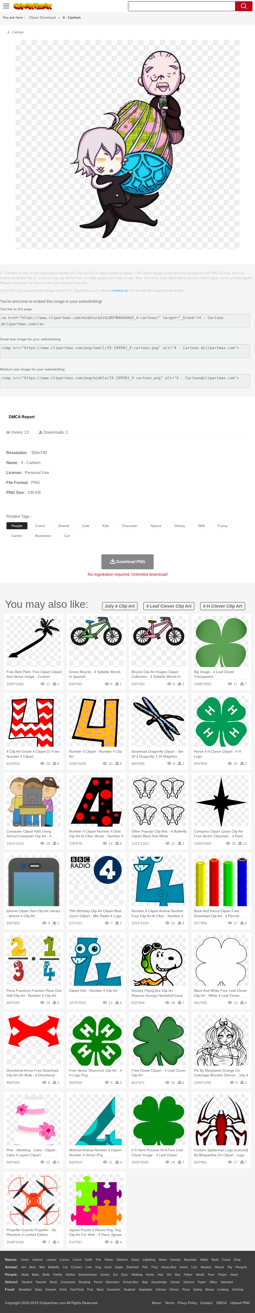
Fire (98, 1259)
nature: (11, 1259)
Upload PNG (240, 1303)
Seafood (129, 1289)
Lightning (149, 1259)
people (16, 526)
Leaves (51, 1259)
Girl (169, 1274)
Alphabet (227, 1282)
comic (40, 526)
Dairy (38, 1289)
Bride (46, 1274)
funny (223, 526)
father (188, 1274)
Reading (84, 1282)
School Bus (130, 1282)
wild (201, 526)
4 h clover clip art (222, 606)
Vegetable (145, 1289)
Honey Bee (168, 1267)
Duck (108, 1267)
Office (213, 1282)
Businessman (88, 1274)
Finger (222, 1274)
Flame (109, 1259)
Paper (202, 1282)
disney (179, 526)
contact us (120, 290)
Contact (206, 1303)
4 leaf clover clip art (168, 606)
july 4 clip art (120, 606)
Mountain (190, 1259)
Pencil (98, 1282)
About (156, 1303)
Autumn (37, 1259)
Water (204, 1259)
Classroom (68, 1282)
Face (211, 1274)
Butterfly (53, 1267)
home (150, 1274)
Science (188, 1282)
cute (85, 526)
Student (27, 1282)
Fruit (90, 1289)
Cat (65, 1267)
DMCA (221, 1303)
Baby (35, 1274)
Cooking (223, 1289)
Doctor (105, 1274)
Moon (163, 1259)
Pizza (186, 1289)
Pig (230, 1267)
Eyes (124, 1274)
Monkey (206, 1267)
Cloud (226, 1259)
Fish (145, 1267)
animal (63, 526)
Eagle (119, 1267)
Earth (88, 1259)
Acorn (25, 1259)
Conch (77, 1259)
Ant (23, 1267)
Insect (184, 1267)
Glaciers (122, 1259)
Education (113, 1282)
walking (136, 1274)
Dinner (174, 1289)
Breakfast (25, 1289)
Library (175, 1282)
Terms (170, 1303)
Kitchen (161, 1289)
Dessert (51, 1289)
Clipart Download (42, 17)
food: (10, 1289)
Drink (63, 1289)
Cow (89, 1267)
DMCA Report (22, 417)
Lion (194, 1267)
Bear (32, 1267)
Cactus (64, 1259)
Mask (25, 1274)
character (130, 526)
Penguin (241, 1267)
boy (177, 1274)
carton (16, 536)
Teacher (41, 1282)
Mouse (219, 1267)
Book (53, 1282)
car (67, 536)
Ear (115, 1274)
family (57, 1274)
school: (11, 1282)
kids (105, 526)
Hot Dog (237, 1289)
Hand (234, 1274)
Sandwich (113, 1289)
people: (11, 1274)
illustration (43, 536)
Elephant (133, 1267)
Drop (237, 1259)
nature (156, 526)
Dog (98, 1267)
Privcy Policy (187, 1303)
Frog (154, 1267)
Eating (197, 1289)
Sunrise (175, 1259)
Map (145, 1282)
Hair (160, 1274)
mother (70, 1274)
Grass (135, 1259)
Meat (100, 1289)
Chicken (76, 1267)
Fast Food (77, 1289)
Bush (215, 1259)
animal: (11, 1267)
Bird (42, 1267)
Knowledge (159, 1282)
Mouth (200, 1274)
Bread (209, 1289)
